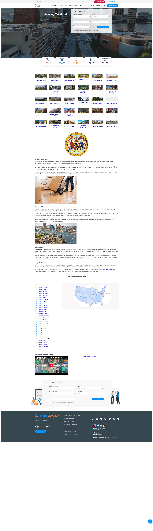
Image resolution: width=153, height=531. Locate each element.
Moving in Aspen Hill (41, 103)
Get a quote (103, 27)
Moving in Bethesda (83, 115)
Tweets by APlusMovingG (89, 356)
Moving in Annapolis (41, 80)
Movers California (70, 431)
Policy (98, 433)
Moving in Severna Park (83, 80)
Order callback (112, 1)
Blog (104, 5)
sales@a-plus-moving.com (99, 428)
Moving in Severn (69, 103)
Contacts (91, 5)
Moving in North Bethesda (112, 91)
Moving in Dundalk (43, 307)
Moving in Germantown (83, 126)
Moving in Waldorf (69, 126)
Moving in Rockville (41, 115)
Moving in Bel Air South (83, 103)
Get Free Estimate (112, 5)
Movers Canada (69, 428)
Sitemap (115, 437)
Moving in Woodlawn (69, 80)
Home (36, 69)
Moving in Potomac (98, 92)
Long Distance (72, 5)
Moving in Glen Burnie (97, 115)
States (62, 5)
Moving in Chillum (111, 80)
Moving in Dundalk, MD (55, 115)
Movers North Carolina (72, 415)
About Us (82, 5)
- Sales (41, 428)
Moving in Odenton (69, 92)
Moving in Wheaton (55, 103)
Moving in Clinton (97, 80)
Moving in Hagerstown (55, 91)
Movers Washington (71, 434)
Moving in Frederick (41, 126)
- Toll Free (42, 426)
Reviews (98, 5)
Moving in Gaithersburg (69, 115)
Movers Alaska (69, 422)
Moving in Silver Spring (55, 126)
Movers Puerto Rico (70, 425)
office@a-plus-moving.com (99, 429)
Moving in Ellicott (112, 115)
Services (54, 5)
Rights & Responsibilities (98, 432)
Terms (94, 433)
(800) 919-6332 (110, 269)
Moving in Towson (112, 103)
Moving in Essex (55, 80)
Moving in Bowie (97, 103)
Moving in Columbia (98, 126)
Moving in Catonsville (83, 91)
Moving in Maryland (43, 285)
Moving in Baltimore (112, 126)
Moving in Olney (41, 92)
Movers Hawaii (69, 418)
